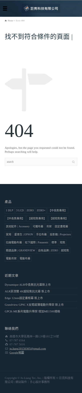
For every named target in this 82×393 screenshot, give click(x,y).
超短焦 (65, 250)
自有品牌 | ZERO (48, 250)
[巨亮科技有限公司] (41, 8)
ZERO (30, 210)
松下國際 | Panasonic (36, 242)
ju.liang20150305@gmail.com (28, 348)
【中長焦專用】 (57, 210)
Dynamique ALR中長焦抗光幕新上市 (28, 284)
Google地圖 (17, 352)
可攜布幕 (38, 226)
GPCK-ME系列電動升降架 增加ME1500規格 (32, 311)
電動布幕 (25, 258)
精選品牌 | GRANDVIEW (20, 250)
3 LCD (20, 210)
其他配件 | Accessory (18, 226)
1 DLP (9, 210)
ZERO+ (41, 210)
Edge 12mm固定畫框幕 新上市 (24, 298)
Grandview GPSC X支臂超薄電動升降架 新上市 (34, 304)
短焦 (62, 242)
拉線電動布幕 (14, 242)
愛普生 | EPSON (23, 234)
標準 (54, 242)
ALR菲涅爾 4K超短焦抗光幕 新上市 (27, 291)
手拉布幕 (41, 234)
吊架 (49, 226)
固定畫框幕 (61, 226)
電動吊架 (11, 258)
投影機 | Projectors (60, 234)
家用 (8, 234)
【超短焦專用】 (37, 218)
